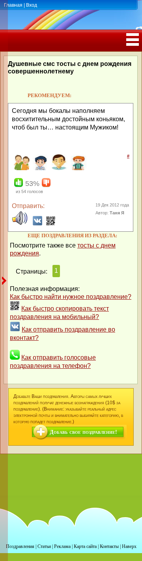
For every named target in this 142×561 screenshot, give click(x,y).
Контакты (109, 546)
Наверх (129, 546)
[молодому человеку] (40, 168)
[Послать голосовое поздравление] (20, 223)
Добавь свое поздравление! (83, 432)
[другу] (21, 168)
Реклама (62, 546)
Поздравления (20, 546)
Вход (31, 5)
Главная (13, 5)
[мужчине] (58, 168)
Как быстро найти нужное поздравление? (70, 296)
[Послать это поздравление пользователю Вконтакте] (37, 223)
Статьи (44, 546)
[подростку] (77, 168)
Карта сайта (85, 546)
